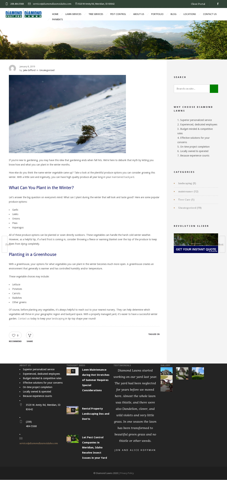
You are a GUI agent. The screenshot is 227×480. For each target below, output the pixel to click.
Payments (57, 19)
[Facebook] (218, 4)
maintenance (185, 191)
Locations (190, 14)
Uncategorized (187, 207)
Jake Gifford (29, 70)
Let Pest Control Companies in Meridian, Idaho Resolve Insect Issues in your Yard (94, 447)
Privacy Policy (127, 473)
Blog (173, 14)
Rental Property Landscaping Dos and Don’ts (95, 414)
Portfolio (157, 14)
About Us (138, 14)
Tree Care (184, 199)
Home (55, 14)
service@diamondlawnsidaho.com (52, 3)
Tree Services (95, 14)
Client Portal (198, 4)
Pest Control (118, 14)
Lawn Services (73, 14)
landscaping (185, 183)
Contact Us (210, 14)
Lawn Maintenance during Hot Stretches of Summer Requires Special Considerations (95, 380)
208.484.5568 (17, 3)
